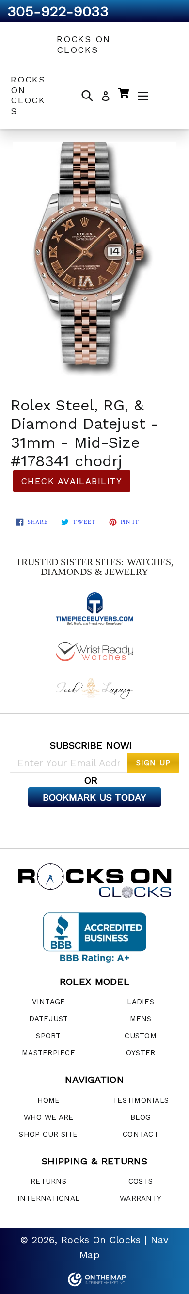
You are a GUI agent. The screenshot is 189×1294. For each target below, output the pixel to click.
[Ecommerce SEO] (94, 1279)
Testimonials (140, 1100)
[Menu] (143, 95)
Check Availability (72, 481)
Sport (48, 1036)
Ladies (140, 1002)
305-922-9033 (58, 10)
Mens (141, 1019)
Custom (141, 1036)
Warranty (140, 1198)
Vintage (48, 1002)
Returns (48, 1181)
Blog (140, 1117)
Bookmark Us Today (94, 797)
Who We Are (49, 1117)
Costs (140, 1181)
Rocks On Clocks (83, 44)
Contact (140, 1134)
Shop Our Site (48, 1134)
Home (48, 1100)
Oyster (141, 1052)
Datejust (48, 1019)
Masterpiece (48, 1052)
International (48, 1198)
